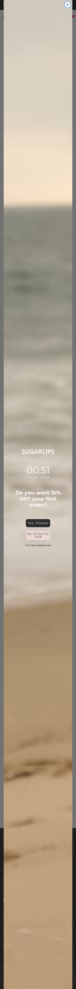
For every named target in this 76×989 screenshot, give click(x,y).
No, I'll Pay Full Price (38, 535)
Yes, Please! (38, 523)
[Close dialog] (67, 4)
